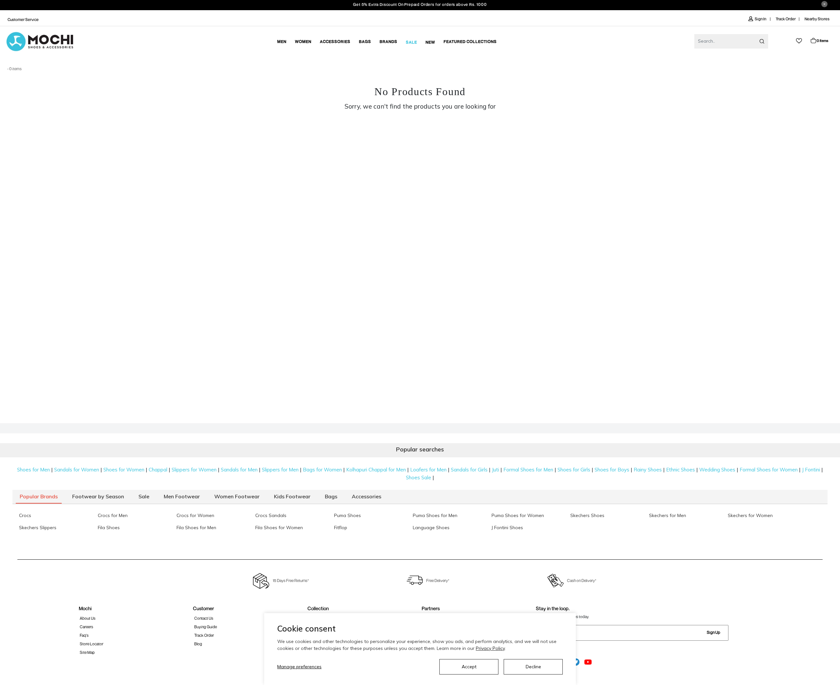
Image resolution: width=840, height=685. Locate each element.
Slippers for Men (280, 470)
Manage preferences (299, 667)
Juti (495, 470)
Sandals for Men (239, 470)
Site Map (87, 652)
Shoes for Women (123, 470)
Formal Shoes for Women (769, 470)
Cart (822, 40)
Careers (86, 626)
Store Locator (91, 643)
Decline (533, 667)
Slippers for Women (194, 470)
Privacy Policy (490, 648)
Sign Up (713, 632)
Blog (198, 643)
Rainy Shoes (648, 470)
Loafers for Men (428, 470)
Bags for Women (322, 470)
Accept (469, 667)
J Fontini (811, 470)
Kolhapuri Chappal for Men (376, 470)
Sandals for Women (76, 470)
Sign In (761, 18)
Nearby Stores (817, 18)
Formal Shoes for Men (528, 470)
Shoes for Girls (573, 470)
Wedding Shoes (717, 470)
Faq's (84, 635)
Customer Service (23, 19)
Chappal (158, 470)
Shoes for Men (33, 470)
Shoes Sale (418, 477)
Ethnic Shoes (680, 470)
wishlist (799, 41)
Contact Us (203, 618)
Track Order (786, 18)
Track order (204, 635)
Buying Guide (205, 626)
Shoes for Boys (612, 470)
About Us (87, 618)
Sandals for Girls (469, 470)
